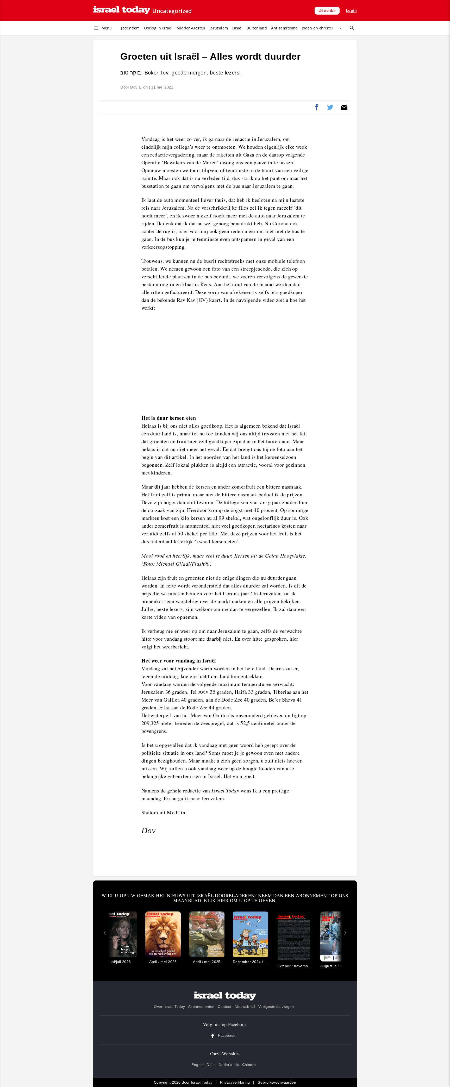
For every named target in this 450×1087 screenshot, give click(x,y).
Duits (211, 1065)
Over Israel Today (169, 1006)
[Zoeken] (350, 28)
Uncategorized (172, 11)
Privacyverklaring (235, 1082)
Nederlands (229, 1065)
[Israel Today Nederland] (121, 10)
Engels (197, 1065)
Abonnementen (201, 1006)
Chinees (249, 1065)
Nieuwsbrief (245, 1006)
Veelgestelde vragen (276, 1006)
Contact (224, 1006)
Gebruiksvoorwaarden (277, 1082)
